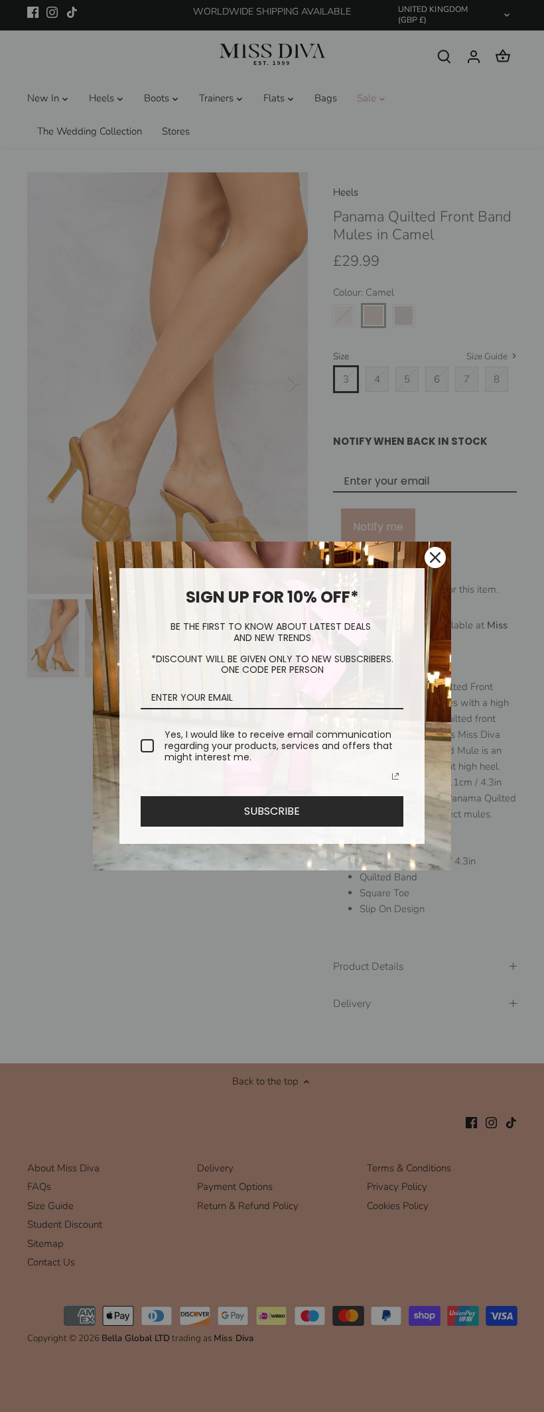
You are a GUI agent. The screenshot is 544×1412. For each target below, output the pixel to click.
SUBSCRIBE (272, 811)
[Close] (435, 557)
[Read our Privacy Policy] (395, 776)
